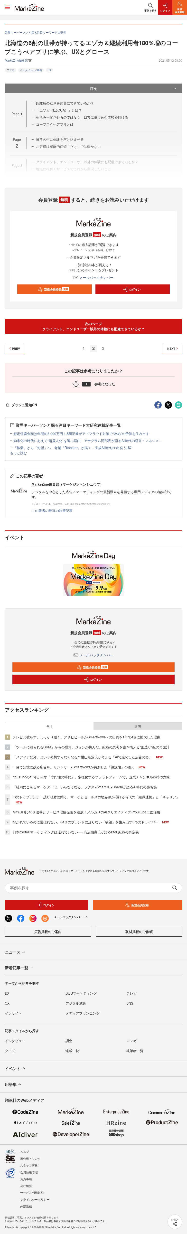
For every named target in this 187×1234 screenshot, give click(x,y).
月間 (138, 726)
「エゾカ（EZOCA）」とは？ (59, 110)
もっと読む (18, 452)
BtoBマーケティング (81, 993)
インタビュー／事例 (31, 70)
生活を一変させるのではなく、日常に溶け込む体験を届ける (82, 117)
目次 (93, 88)
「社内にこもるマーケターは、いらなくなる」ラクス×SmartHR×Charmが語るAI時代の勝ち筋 (85, 786)
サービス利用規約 (32, 1192)
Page (16, 113)
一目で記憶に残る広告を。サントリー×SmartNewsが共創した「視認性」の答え (74, 766)
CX (7, 1003)
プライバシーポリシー (34, 1199)
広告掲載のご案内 (48, 931)
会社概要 (26, 1186)
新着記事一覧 (16, 967)
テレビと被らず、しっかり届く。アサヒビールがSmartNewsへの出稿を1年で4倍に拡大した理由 (86, 737)
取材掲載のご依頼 (139, 931)
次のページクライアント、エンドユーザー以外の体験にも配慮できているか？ (93, 326)
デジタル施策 (75, 1003)
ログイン (135, 289)
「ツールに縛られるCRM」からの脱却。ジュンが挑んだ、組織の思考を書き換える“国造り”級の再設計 (91, 746)
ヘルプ (24, 1151)
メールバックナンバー (96, 277)
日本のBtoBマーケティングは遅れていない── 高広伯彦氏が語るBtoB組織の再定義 (76, 831)
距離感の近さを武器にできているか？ (65, 103)
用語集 (11, 1084)
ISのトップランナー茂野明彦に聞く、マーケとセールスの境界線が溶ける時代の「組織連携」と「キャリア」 (96, 796)
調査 (68, 1040)
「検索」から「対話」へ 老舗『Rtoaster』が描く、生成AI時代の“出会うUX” (72, 447)
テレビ (131, 993)
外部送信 (26, 1206)
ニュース (12, 952)
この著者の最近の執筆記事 (52, 510)
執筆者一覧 (134, 1050)
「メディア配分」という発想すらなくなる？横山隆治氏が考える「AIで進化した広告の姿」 (82, 756)
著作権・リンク (30, 1158)
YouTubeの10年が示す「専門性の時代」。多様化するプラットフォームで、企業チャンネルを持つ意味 (91, 776)
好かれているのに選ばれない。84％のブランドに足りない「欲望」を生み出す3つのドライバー (85, 822)
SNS (129, 1003)
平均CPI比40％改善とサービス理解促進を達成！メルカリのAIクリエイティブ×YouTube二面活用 (86, 812)
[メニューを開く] (7, 7)
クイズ (10, 1050)
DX (7, 993)
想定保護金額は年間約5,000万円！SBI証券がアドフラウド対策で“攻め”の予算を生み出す (81, 433)
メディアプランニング (82, 1013)
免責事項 (26, 1179)
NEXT (171, 348)
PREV (16, 348)
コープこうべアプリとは (55, 124)
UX (49, 70)
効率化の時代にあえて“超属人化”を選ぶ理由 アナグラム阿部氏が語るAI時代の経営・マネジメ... (87, 440)
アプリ (10, 70)
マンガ (131, 1040)
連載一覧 (72, 1050)
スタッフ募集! (29, 1165)
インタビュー (15, 1040)
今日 (49, 726)
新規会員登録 (56, 289)
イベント (12, 1068)
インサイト (13, 1013)
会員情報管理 (29, 1172)
